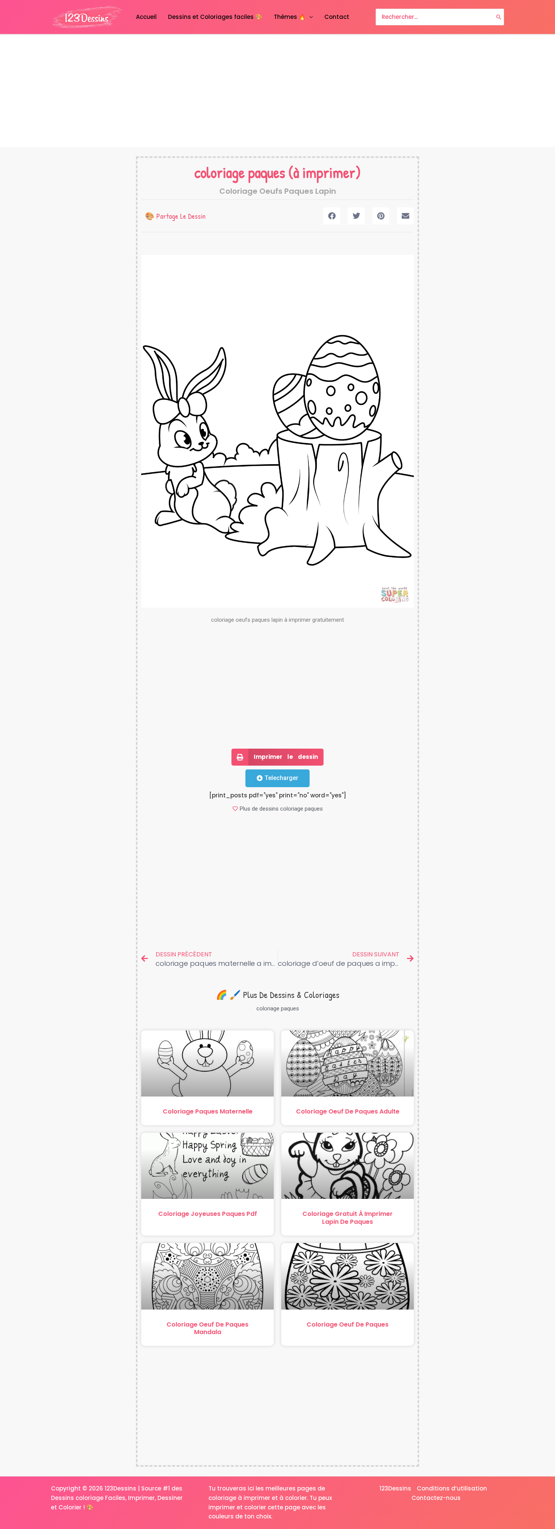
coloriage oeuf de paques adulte (347, 1111)
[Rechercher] (499, 17)
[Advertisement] (277, 91)
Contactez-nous (436, 1498)
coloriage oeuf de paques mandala (207, 1328)
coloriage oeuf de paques (347, 1324)
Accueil (146, 17)
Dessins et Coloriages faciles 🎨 (215, 17)
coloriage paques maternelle (208, 1111)
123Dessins (395, 1488)
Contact (336, 17)
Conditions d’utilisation (452, 1488)
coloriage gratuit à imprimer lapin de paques (347, 1217)
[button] (331, 215)
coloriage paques (239, 172)
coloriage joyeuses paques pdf (207, 1213)
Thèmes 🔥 (290, 17)
